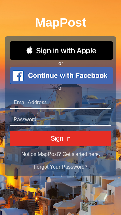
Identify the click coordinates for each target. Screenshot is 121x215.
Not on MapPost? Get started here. (60, 154)
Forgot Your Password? (60, 167)
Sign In (61, 138)
